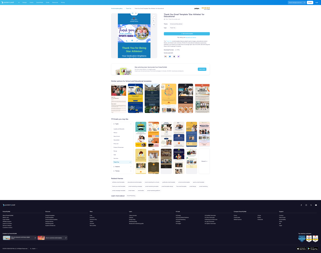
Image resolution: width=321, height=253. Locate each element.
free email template (181, 186)
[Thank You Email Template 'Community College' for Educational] (118, 98)
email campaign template (118, 190)
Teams (91, 221)
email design (193, 186)
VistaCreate (237, 217)
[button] (153, 16)
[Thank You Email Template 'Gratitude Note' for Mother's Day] (140, 161)
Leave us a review (7, 223)
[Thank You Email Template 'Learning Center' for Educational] (166, 134)
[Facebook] (301, 205)
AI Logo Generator (209, 221)
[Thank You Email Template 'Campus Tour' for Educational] (152, 98)
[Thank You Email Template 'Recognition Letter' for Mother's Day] (178, 134)
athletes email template (118, 182)
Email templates (49, 217)
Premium (92, 217)
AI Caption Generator (210, 223)
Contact (281, 215)
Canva (235, 215)
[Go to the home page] (7, 2)
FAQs (280, 221)
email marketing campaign (135, 186)
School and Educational (176, 24)
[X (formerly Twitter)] (311, 205)
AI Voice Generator (210, 217)
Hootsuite (260, 219)
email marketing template (151, 186)
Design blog (132, 219)
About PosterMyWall (8, 215)
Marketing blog (133, 221)
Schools (92, 223)
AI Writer (178, 221)
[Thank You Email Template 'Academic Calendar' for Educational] (202, 98)
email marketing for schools (152, 182)
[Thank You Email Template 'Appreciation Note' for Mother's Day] (191, 134)
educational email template (135, 182)
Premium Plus (93, 219)
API (280, 223)
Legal (280, 225)
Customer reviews (7, 227)
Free (91, 215)
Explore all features (50, 225)
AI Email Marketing (180, 219)
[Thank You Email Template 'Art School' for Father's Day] (168, 98)
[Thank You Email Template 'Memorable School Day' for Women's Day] (204, 134)
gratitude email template (168, 182)
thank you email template (118, 186)
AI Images (178, 223)
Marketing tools (49, 223)
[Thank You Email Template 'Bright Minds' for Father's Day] (140, 134)
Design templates (50, 215)
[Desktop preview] (132, 13)
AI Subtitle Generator (210, 215)
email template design (167, 186)
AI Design (178, 215)
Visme (259, 215)
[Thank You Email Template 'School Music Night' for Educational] (153, 134)
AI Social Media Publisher (182, 217)
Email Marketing (131, 195)
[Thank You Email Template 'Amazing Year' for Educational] (166, 161)
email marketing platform (153, 190)
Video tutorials (133, 215)
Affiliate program (7, 221)
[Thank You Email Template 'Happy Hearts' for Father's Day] (153, 161)
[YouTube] (316, 205)
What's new (6, 217)
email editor (141, 190)
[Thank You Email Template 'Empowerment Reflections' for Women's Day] (178, 161)
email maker (131, 190)
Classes (131, 217)
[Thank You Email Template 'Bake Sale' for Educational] (185, 98)
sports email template (198, 182)
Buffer (259, 217)
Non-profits (93, 225)
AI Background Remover (211, 219)
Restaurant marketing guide (136, 223)
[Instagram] (306, 205)
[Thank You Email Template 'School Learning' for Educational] (135, 98)
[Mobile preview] (136, 13)
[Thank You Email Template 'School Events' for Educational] (191, 161)
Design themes (49, 221)
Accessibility (282, 219)
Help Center (282, 217)
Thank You (172, 28)
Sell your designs (7, 225)
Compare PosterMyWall (240, 211)
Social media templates (51, 219)
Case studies (6, 219)
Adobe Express (238, 219)
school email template (184, 182)
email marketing (203, 186)
